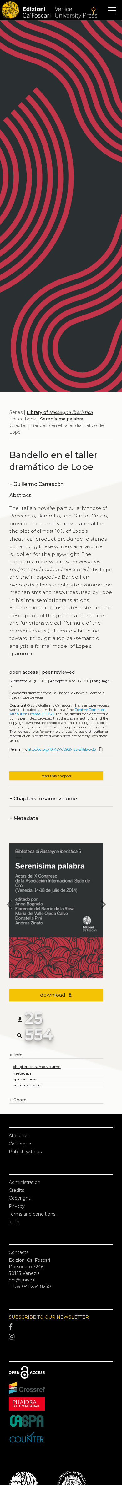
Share (18, 1100)
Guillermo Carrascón (36, 484)
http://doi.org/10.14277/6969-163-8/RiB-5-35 (62, 750)
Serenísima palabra (61, 419)
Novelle (82, 693)
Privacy (17, 1206)
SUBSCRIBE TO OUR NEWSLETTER (49, 1317)
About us (18, 1136)
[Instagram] (61, 1337)
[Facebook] (61, 1327)
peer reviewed (58, 672)
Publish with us (25, 1152)
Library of (60, 412)
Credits (16, 1190)
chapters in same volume (37, 1066)
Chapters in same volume (43, 798)
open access (23, 672)
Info (16, 1055)
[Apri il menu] (112, 10)
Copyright (19, 1198)
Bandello (66, 693)
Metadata (23, 818)
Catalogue (20, 1144)
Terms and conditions (32, 1214)
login (14, 1222)
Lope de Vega (32, 698)
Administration (24, 1182)
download (56, 995)
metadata (22, 1073)
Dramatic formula (42, 693)
